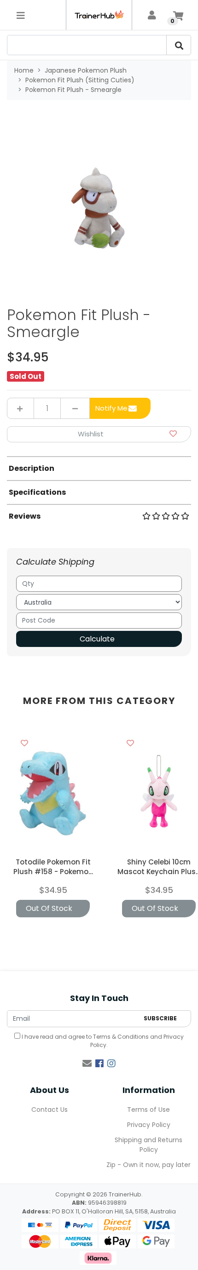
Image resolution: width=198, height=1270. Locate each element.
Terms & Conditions (121, 1037)
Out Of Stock (49, 908)
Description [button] (31, 468)
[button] (99, 434)
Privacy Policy (148, 1124)
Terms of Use (148, 1109)
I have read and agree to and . (102, 1041)
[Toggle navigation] (20, 15)
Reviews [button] (25, 516)
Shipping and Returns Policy (148, 1144)
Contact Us (49, 1109)
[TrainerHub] (98, 15)
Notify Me (111, 408)
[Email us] (87, 1063)
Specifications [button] (37, 492)
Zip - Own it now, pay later (148, 1164)
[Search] (178, 45)
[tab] (99, 468)
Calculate (97, 639)
